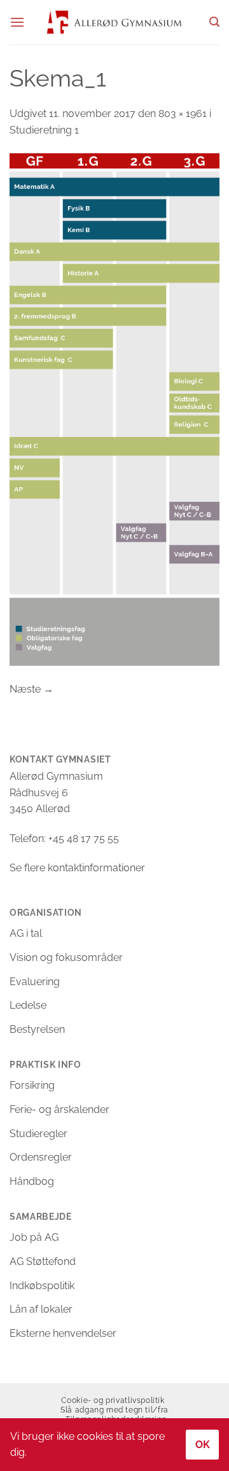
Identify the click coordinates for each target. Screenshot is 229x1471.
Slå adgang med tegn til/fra (114, 1409)
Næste (31, 689)
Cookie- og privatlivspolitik (112, 1400)
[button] (17, 22)
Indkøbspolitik (42, 1286)
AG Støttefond (43, 1261)
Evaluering (35, 982)
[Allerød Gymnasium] (114, 22)
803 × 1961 (182, 113)
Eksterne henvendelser (63, 1333)
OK (203, 1445)
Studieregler (38, 1134)
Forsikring (32, 1085)
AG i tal (26, 933)
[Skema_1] (114, 409)
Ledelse (28, 1005)
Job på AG (34, 1237)
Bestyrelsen (37, 1029)
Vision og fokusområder (66, 957)
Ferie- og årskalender (59, 1109)
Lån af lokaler (41, 1309)
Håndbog (32, 1181)
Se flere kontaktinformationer (77, 868)
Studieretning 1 (44, 130)
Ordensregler (41, 1157)
